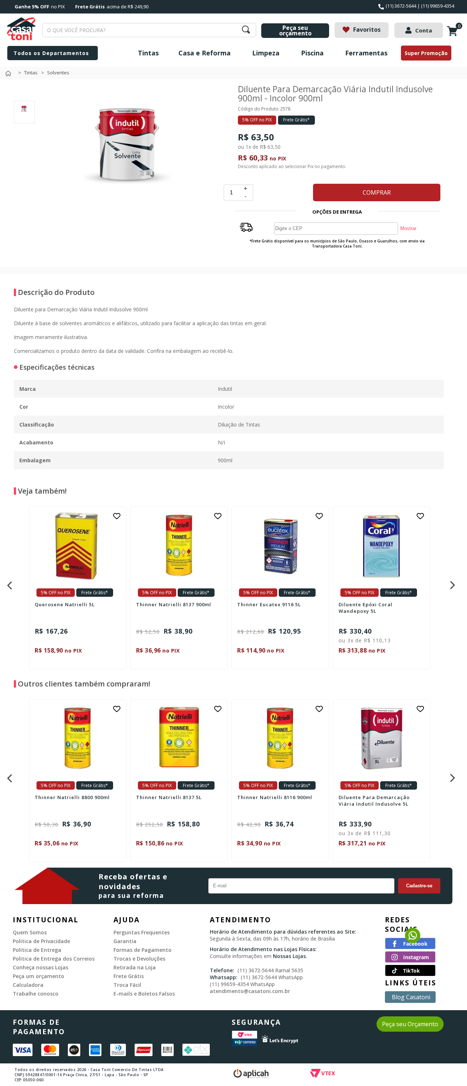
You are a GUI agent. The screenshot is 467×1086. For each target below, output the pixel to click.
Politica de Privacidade (41, 941)
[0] (454, 35)
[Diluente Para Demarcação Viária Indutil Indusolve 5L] (382, 738)
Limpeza (265, 52)
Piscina (312, 52)
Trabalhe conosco (35, 993)
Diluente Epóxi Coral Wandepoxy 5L (366, 607)
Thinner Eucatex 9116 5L (269, 604)
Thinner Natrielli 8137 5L (169, 797)
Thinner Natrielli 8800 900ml (72, 797)
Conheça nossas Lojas (40, 967)
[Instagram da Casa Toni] (410, 961)
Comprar (377, 192)
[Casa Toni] (10, 75)
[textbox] (149, 30)
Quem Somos (30, 932)
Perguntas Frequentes (141, 932)
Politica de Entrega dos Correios (53, 958)
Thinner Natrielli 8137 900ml (173, 604)
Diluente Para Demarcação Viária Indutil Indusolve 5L (374, 800)
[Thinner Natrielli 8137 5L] (179, 738)
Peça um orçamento (38, 976)
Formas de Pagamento (142, 949)
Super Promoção (426, 53)
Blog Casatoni (411, 997)
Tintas (148, 52)
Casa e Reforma (204, 52)
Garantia (124, 941)
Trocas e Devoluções (139, 958)
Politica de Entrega (37, 949)
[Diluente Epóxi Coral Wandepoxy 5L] (382, 546)
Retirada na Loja (134, 967)
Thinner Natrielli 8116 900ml (274, 797)
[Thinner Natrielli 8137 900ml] (179, 546)
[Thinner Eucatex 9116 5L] (280, 546)
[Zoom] (24, 116)
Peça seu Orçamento (410, 1024)
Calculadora (28, 984)
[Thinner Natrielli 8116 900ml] (280, 738)
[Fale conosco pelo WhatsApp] (412, 941)
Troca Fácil (127, 984)
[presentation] (9, 583)
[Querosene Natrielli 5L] (78, 546)
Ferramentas (366, 52)
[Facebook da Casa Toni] (410, 947)
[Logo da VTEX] (365, 1074)
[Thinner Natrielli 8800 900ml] (78, 738)
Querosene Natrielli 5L (65, 604)
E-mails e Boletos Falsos (144, 993)
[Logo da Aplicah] (272, 1074)
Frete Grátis (128, 976)
